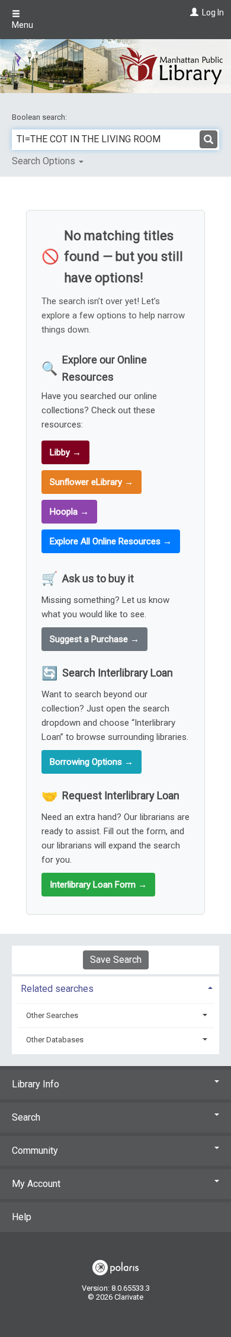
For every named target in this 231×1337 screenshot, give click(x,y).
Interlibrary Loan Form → (98, 884)
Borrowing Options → (91, 762)
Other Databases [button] (55, 1039)
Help (21, 1217)
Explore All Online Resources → (111, 541)
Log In (213, 12)
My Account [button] (36, 1183)
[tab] (115, 987)
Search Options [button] (45, 161)
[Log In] (192, 12)
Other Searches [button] (52, 1015)
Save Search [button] (116, 959)
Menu (22, 25)
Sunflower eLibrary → (91, 482)
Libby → (65, 452)
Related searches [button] (57, 988)
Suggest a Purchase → (94, 639)
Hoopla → (69, 511)
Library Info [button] (35, 1084)
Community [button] (35, 1150)
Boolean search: (40, 117)
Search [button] (26, 1117)
